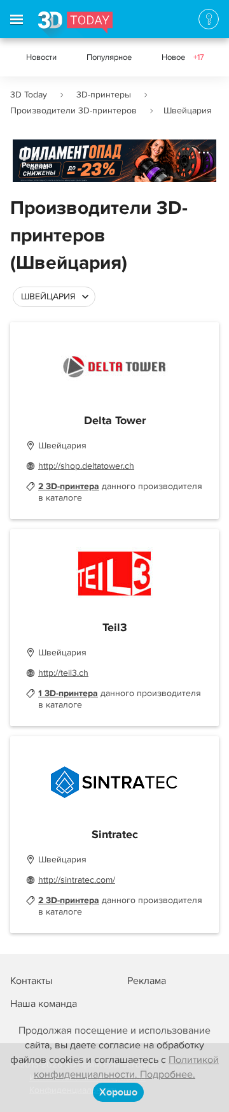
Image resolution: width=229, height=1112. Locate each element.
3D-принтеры (103, 94)
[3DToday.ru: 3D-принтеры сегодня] (75, 24)
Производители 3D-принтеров (73, 110)
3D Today (28, 94)
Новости (41, 57)
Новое (183, 57)
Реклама (37, 165)
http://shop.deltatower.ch (86, 465)
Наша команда (43, 1003)
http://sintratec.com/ (76, 879)
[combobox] (54, 297)
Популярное (109, 57)
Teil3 (114, 628)
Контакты (31, 980)
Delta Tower (115, 421)
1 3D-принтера (68, 693)
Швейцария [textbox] (48, 296)
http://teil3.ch (63, 672)
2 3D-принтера (68, 486)
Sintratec (115, 835)
